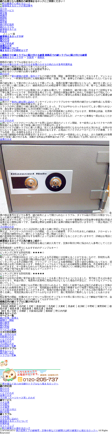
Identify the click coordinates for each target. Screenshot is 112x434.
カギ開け (4, 404)
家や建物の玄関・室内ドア (26, 76)
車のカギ (14, 64)
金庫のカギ (38, 64)
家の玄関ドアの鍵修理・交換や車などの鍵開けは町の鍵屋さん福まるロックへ (57, 430)
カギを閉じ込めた (9, 418)
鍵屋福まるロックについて (14, 421)
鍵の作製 (4, 327)
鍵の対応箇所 (7, 24)
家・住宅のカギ (8, 334)
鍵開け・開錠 (7, 320)
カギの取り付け (8, 409)
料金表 (3, 31)
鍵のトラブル (7, 27)
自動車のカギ (7, 336)
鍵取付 (3, 20)
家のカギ (4, 64)
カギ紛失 (4, 416)
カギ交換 (4, 402)
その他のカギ (51, 64)
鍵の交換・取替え (9, 318)
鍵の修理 (4, 322)
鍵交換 (3, 13)
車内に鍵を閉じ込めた (23, 102)
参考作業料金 (65, 64)
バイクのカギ (26, 64)
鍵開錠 (3, 17)
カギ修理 (4, 407)
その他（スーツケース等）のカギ (17, 397)
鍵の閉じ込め (7, 353)
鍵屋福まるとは (8, 29)
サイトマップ (7, 426)
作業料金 (4, 423)
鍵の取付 (4, 325)
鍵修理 (3, 15)
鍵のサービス (7, 10)
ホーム (3, 8)
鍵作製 (3, 22)
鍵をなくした (7, 350)
